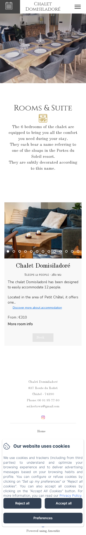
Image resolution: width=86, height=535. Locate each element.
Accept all (64, 503)
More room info (20, 324)
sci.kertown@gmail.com (43, 406)
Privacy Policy (70, 495)
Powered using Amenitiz (43, 531)
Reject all (22, 503)
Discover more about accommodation (37, 308)
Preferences (43, 518)
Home (41, 431)
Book (40, 337)
